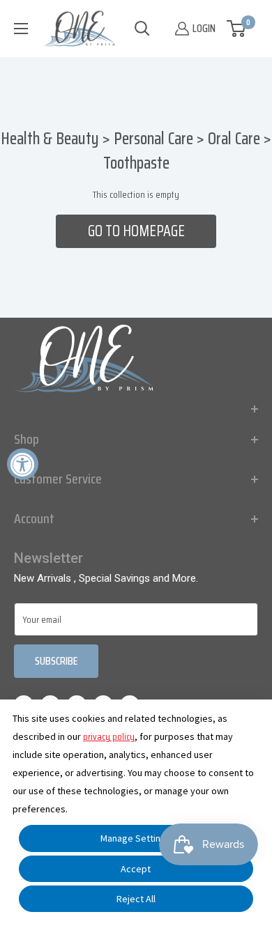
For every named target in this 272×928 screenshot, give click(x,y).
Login (204, 28)
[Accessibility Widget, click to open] (22, 464)
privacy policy (109, 736)
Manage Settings (135, 838)
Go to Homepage (136, 231)
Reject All (136, 898)
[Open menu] (21, 28)
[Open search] (142, 28)
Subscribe (56, 661)
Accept (136, 869)
